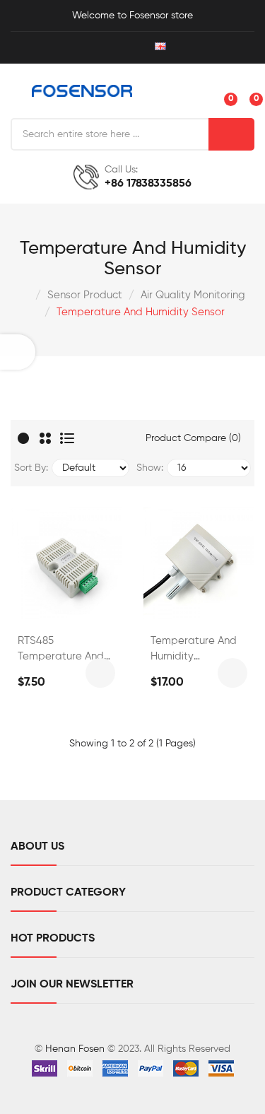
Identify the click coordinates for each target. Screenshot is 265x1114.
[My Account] (96, 48)
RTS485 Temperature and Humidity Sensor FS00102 (61, 649)
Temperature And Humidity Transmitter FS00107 (194, 649)
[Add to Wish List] (45, 604)
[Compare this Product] (83, 604)
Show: (149, 468)
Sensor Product (84, 295)
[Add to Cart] (100, 673)
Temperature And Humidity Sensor (141, 312)
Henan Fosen (75, 1049)
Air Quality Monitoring (193, 295)
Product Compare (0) (193, 438)
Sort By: (31, 468)
